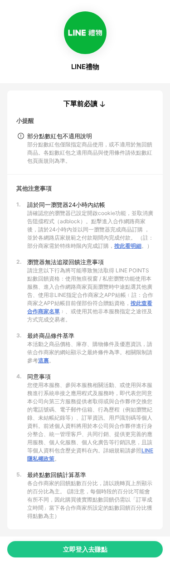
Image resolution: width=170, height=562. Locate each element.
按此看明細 (127, 245)
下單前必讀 (80, 104)
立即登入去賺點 (85, 549)
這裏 (43, 360)
